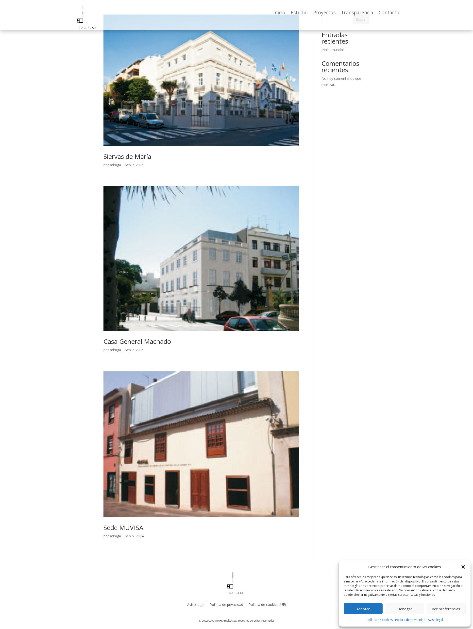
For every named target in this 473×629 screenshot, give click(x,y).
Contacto (389, 13)
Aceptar (363, 608)
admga (115, 165)
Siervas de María (127, 156)
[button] (463, 566)
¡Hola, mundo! (332, 49)
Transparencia (357, 13)
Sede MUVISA (123, 527)
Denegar (404, 608)
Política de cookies (380, 620)
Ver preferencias (446, 608)
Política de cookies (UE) (267, 604)
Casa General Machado (137, 341)
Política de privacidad (410, 620)
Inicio (279, 13)
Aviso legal (435, 620)
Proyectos (324, 13)
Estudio (299, 13)
